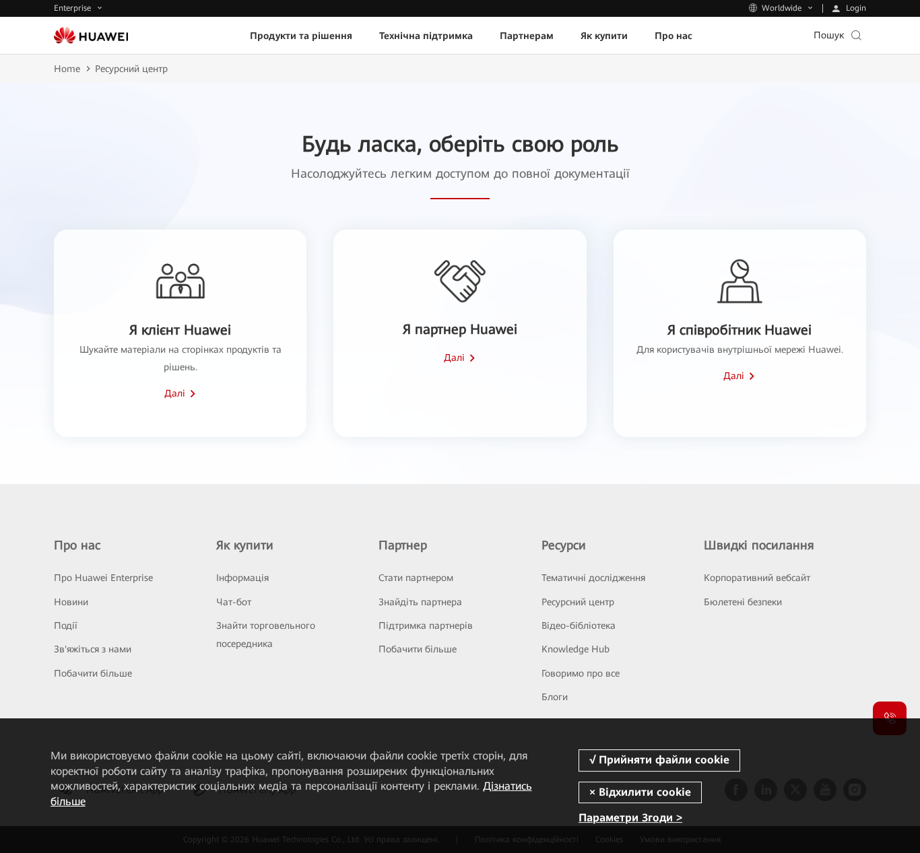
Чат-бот (233, 601)
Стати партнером (416, 577)
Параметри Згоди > (630, 817)
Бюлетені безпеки (743, 601)
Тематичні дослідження (593, 577)
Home (67, 68)
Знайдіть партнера (420, 601)
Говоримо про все (580, 673)
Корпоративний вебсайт (757, 577)
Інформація (242, 577)
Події (65, 625)
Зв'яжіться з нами (92, 649)
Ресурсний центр (577, 601)
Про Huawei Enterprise (103, 577)
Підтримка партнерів (426, 625)
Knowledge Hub (575, 649)
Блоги (554, 696)
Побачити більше (93, 673)
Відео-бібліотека (578, 625)
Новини (71, 601)
